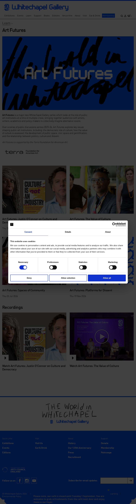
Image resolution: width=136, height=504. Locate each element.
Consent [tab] (28, 232)
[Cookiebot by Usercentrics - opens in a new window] (114, 224)
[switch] (53, 267)
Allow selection (68, 278)
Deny (29, 278)
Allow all (107, 278)
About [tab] (107, 232)
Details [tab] (68, 232)
